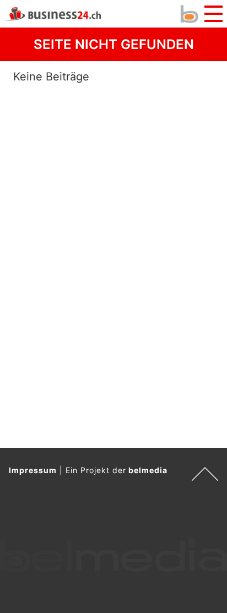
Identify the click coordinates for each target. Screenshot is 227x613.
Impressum (33, 470)
